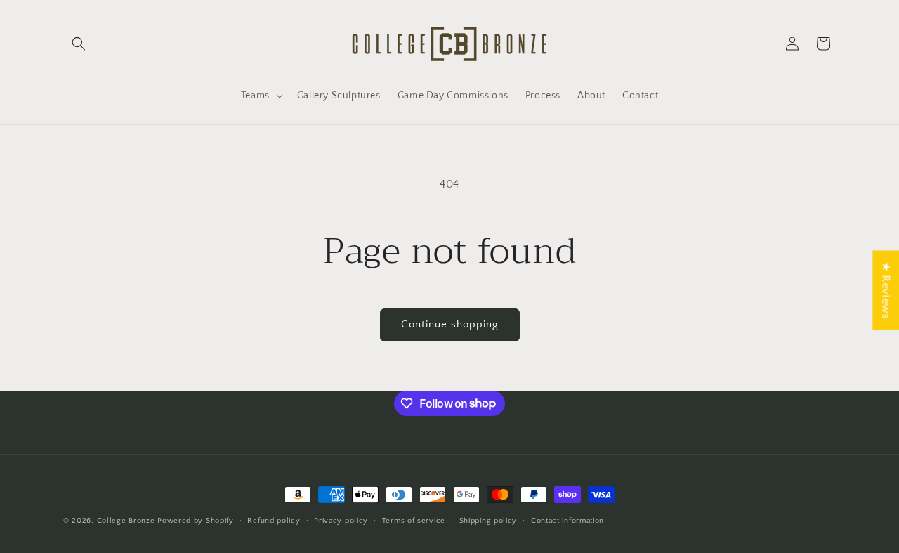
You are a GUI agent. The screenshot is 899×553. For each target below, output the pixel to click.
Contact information (567, 520)
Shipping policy (488, 520)
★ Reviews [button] (885, 289)
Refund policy (273, 520)
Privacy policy (341, 520)
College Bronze (126, 520)
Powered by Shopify (195, 520)
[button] (78, 43)
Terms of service (413, 520)
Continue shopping (450, 324)
